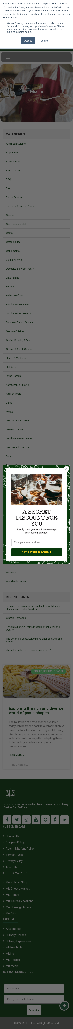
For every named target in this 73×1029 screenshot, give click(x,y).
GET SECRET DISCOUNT (36, 552)
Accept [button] (28, 40)
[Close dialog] (66, 469)
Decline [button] (44, 40)
